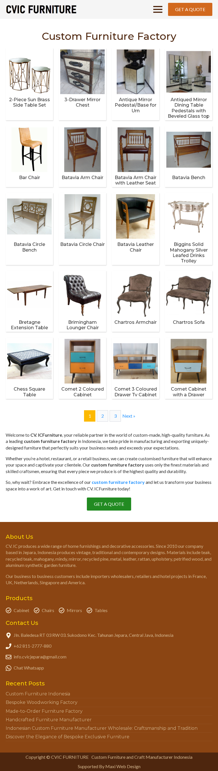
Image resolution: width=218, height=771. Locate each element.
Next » (128, 415)
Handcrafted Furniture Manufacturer (49, 719)
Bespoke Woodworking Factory (41, 702)
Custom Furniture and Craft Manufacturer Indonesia (141, 757)
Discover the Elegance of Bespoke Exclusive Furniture (67, 736)
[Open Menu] (157, 9)
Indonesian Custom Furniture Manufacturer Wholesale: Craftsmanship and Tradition (102, 728)
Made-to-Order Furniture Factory (44, 711)
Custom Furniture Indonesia (38, 694)
